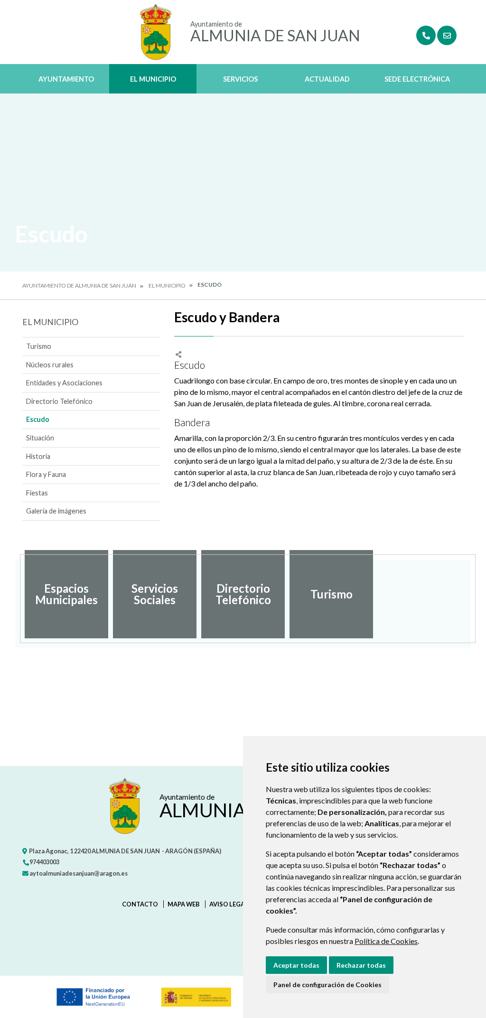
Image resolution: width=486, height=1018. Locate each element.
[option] (66, 594)
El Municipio (153, 79)
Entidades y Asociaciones (64, 383)
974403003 (43, 862)
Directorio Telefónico (59, 401)
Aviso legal (228, 904)
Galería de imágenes (56, 511)
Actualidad (327, 79)
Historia (38, 456)
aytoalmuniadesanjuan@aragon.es (78, 873)
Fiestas (37, 493)
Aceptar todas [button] (296, 965)
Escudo (37, 419)
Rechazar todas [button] (361, 965)
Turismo (38, 346)
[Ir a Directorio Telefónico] (426, 35)
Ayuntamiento (66, 79)
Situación (40, 438)
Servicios (240, 79)
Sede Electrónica (417, 79)
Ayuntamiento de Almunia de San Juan (79, 285)
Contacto (140, 904)
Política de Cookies (386, 940)
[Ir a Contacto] (447, 35)
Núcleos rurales (50, 365)
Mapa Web (184, 904)
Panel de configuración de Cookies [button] (327, 985)
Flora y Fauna (46, 474)
